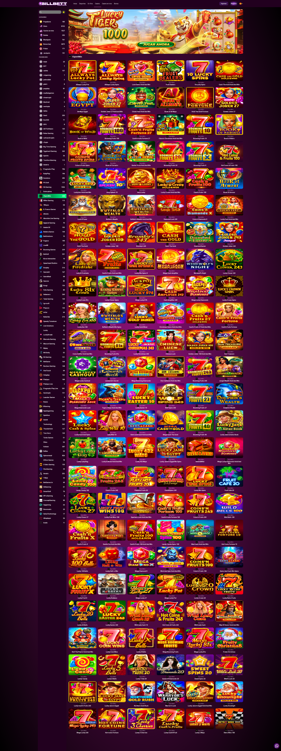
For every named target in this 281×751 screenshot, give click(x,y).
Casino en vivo (107, 3)
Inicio (75, 3)
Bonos (116, 3)
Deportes (82, 3)
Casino (97, 3)
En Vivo (90, 3)
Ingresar (224, 3)
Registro (234, 3)
